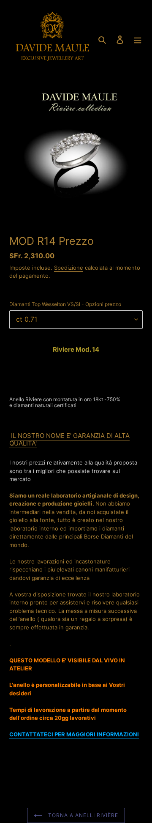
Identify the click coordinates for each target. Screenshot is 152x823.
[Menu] (138, 39)
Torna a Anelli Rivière (82, 815)
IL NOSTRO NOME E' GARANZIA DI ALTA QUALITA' (69, 439)
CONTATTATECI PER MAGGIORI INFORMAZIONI (74, 734)
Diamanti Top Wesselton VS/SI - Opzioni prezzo (65, 304)
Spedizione (68, 267)
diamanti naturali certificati (45, 405)
